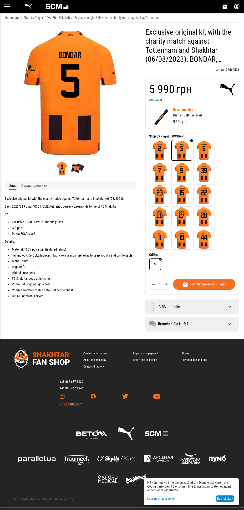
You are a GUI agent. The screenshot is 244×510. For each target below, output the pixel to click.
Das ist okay (225, 498)
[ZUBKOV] (159, 239)
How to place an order (194, 360)
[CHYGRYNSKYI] (181, 239)
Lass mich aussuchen (161, 498)
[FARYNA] (203, 216)
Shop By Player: (159, 136)
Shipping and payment (145, 353)
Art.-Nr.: (220, 70)
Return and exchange (144, 360)
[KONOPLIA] (159, 216)
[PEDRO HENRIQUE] (159, 194)
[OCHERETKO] (181, 216)
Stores (185, 353)
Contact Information (95, 353)
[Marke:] (227, 89)
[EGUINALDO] (159, 172)
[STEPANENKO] (203, 150)
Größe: (153, 255)
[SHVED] (181, 172)
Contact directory (93, 366)
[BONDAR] (181, 150)
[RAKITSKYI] (203, 239)
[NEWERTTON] (203, 172)
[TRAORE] (159, 150)
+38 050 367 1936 (71, 388)
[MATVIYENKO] (203, 194)
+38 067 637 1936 (71, 382)
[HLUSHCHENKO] (181, 194)
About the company (94, 360)
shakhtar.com (71, 403)
